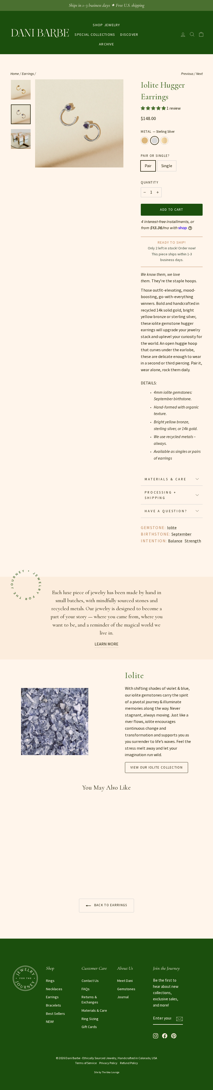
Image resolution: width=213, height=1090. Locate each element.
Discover (129, 34)
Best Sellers (55, 1013)
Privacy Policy (108, 1063)
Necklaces (54, 989)
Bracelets (53, 1005)
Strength (193, 540)
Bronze (145, 140)
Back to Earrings (110, 905)
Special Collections (95, 34)
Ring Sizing (90, 1018)
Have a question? (166, 511)
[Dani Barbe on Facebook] (164, 1035)
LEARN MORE (106, 643)
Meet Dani (125, 980)
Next (199, 74)
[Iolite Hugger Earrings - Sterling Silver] (20, 874)
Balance (175, 540)
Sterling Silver (154, 140)
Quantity (149, 182)
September (181, 534)
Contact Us (90, 980)
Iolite (172, 527)
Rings (50, 980)
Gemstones (126, 989)
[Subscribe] (179, 1018)
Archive (106, 44)
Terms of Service (86, 1063)
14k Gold (164, 140)
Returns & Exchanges (90, 999)
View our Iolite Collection (156, 767)
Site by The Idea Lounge (106, 1072)
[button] (154, 108)
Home (14, 74)
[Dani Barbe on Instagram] (155, 1035)
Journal (123, 997)
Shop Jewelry (106, 25)
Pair (148, 165)
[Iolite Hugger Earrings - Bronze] (13, 874)
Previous (187, 74)
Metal (158, 131)
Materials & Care (165, 479)
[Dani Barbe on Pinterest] (173, 1035)
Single (166, 165)
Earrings (28, 74)
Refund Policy (129, 1063)
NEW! (50, 1021)
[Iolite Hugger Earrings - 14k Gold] (27, 874)
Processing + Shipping (161, 495)
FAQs (86, 989)
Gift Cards (89, 1026)
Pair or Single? (155, 155)
